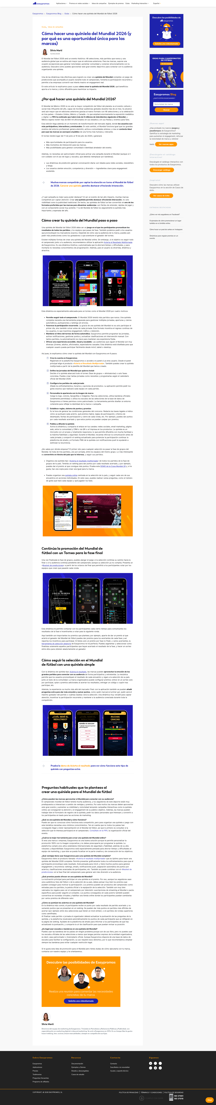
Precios (35, 1071)
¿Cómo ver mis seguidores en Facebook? (165, 214)
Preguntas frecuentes (41, 1078)
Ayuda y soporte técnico (119, 1071)
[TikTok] (150, 1067)
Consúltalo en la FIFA (99, 830)
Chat (210, 1100)
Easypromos (37, 1063)
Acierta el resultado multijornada (84, 461)
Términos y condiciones (151, 1092)
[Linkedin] (155, 1067)
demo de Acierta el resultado (75, 765)
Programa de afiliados (41, 1082)
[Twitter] (160, 1063)
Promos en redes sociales (78, 3)
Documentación (77, 1063)
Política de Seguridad (173, 1092)
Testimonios (37, 1074)
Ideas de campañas (99, 3)
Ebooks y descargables (80, 1071)
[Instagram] (150, 1063)
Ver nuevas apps (166, 144)
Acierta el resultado (78, 672)
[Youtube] (160, 1067)
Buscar (166, 110)
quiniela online (71, 475)
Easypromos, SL (55, 1092)
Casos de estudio (77, 1074)
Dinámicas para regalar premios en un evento (164, 237)
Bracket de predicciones (53, 565)
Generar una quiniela (70, 185)
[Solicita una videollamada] (166, 31)
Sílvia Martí (48, 1024)
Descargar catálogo (161, 170)
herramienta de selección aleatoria (56, 643)
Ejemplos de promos (116, 3)
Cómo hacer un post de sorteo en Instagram (166, 229)
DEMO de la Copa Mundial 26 (113, 466)
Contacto (113, 1063)
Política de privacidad (128, 1092)
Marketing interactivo (139, 3)
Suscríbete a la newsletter (120, 1067)
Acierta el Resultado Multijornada (118, 242)
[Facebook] (155, 1063)
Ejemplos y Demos (78, 1067)
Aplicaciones (61, 3)
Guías (127, 3)
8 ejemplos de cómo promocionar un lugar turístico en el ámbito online (165, 222)
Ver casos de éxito (161, 196)
